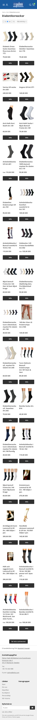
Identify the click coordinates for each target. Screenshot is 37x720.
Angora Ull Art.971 (26, 87)
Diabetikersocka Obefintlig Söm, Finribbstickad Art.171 (26, 285)
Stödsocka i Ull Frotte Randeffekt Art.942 (26, 245)
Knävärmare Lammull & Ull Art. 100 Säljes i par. (25, 488)
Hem (3, 12)
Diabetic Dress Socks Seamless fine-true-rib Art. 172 (9, 49)
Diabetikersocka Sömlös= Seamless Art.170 (26, 48)
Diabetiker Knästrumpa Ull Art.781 (9, 204)
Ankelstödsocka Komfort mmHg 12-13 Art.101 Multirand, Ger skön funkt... (9, 614)
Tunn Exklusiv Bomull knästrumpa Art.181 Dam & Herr (25, 367)
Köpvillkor (5, 690)
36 (9, 21)
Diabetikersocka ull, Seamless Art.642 (9, 408)
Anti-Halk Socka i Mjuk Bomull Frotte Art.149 (26, 125)
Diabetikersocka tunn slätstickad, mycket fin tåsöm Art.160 (10, 325)
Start (3, 684)
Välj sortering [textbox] (21, 21)
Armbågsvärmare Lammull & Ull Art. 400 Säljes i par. (10, 529)
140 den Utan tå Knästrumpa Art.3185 (25, 324)
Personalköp (6, 695)
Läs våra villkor (7, 712)
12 (5, 21)
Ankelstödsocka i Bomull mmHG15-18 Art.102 (10, 245)
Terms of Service (12, 717)
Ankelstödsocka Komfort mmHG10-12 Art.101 (25, 205)
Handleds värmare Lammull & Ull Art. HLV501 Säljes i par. (26, 529)
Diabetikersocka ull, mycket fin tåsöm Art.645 (9, 365)
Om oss (4, 687)
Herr (7, 12)
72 (13, 21)
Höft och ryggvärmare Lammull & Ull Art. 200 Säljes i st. (10, 570)
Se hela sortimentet (18, 641)
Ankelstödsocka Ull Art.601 (9, 163)
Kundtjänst (6, 693)
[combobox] (22, 21)
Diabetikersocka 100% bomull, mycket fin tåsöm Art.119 (26, 165)
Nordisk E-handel (24, 648)
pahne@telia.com (13, 673)
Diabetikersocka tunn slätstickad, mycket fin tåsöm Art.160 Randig (10, 447)
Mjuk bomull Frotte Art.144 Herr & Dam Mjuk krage (10, 285)
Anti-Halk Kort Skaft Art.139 (9, 124)
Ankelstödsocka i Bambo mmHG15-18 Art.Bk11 (26, 611)
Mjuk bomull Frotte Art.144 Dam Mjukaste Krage (9, 488)
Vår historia (6, 698)
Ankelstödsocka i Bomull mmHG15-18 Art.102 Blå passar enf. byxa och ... (26, 571)
